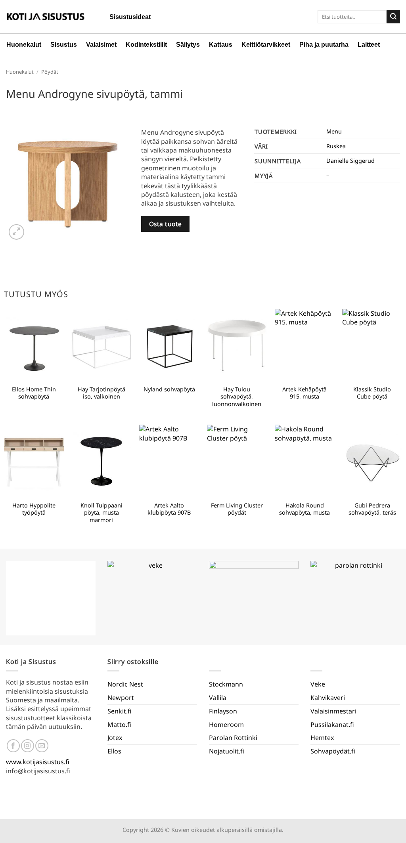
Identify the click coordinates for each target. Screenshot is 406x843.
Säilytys (188, 44)
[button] (16, 232)
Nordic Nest (125, 684)
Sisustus (63, 44)
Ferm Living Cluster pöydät (237, 509)
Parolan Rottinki (233, 737)
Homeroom (226, 724)
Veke (317, 684)
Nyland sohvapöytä (169, 389)
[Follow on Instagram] (27, 745)
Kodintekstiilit (146, 44)
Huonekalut (23, 44)
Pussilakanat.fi (332, 724)
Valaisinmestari (333, 711)
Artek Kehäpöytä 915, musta (304, 393)
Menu (334, 131)
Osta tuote (165, 223)
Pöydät (49, 71)
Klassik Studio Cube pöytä (372, 393)
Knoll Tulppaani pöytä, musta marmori (101, 513)
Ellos (114, 751)
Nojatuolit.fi (226, 751)
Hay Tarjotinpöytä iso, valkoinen (101, 393)
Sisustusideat (130, 16)
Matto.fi (119, 724)
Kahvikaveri (327, 697)
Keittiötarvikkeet (265, 44)
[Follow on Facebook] (13, 745)
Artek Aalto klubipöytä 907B (169, 509)
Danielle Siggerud (350, 160)
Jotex (114, 737)
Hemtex (322, 737)
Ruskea (336, 146)
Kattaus (220, 44)
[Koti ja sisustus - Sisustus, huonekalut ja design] (45, 16)
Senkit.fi (119, 711)
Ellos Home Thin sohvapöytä (34, 393)
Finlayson (223, 711)
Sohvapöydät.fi (332, 751)
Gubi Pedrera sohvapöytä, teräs (372, 509)
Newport (120, 697)
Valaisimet (101, 44)
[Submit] (393, 16)
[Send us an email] (41, 745)
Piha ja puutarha (324, 44)
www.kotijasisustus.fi (37, 761)
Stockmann (226, 684)
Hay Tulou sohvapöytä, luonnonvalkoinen (236, 397)
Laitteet (369, 44)
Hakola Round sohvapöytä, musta (304, 509)
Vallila (217, 697)
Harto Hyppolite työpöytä (34, 509)
